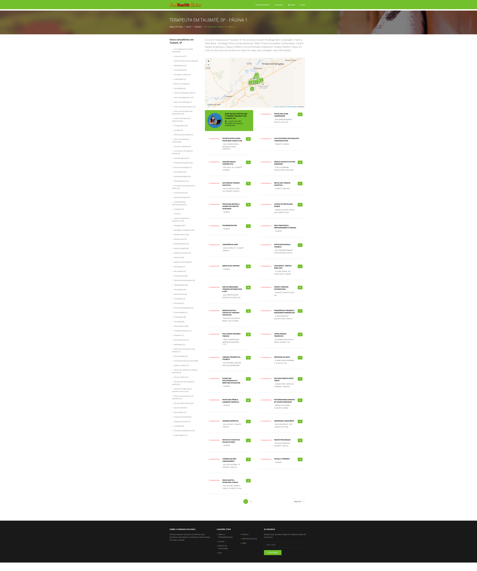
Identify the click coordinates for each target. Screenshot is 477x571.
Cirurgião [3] (178, 130)
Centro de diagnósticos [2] (183, 97)
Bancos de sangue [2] (181, 84)
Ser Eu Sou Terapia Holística (282, 184)
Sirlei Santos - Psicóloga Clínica (230, 481)
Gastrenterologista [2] (182, 197)
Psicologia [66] (179, 321)
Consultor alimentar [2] (182, 146)
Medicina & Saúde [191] (182, 253)
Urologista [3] (179, 426)
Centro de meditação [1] (183, 102)
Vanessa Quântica (230, 421)
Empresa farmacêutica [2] (183, 163)
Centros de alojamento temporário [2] (181, 119)
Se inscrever (273, 552)
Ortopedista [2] (179, 299)
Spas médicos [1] (180, 412)
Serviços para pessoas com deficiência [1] (183, 397)
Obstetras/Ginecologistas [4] (184, 280)
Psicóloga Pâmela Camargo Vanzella (230, 400)
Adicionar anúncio (249, 538)
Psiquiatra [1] (179, 335)
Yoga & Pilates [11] (180, 435)
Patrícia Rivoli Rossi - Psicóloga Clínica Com (232, 139)
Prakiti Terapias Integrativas (281, 288)
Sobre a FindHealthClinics (225, 535)
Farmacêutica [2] (180, 172)
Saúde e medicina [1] (181, 365)
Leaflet (276, 107)
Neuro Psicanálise (282, 440)
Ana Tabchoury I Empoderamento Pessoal (285, 226)
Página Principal (262, 5)
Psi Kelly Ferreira (282, 459)
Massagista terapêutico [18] (184, 230)
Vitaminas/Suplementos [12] (184, 430)
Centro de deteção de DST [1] (184, 93)
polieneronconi (229, 225)
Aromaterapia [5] (180, 70)
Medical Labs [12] (180, 239)
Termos (221, 541)
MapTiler (282, 107)
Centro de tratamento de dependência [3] (182, 112)
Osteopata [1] (179, 303)
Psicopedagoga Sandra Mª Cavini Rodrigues (284, 400)
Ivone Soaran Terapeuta (280, 335)
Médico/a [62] (179, 257)
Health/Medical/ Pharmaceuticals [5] (179, 203)
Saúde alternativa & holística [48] (186, 361)
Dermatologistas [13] (181, 158)
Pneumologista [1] (180, 312)
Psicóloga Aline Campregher (281, 115)
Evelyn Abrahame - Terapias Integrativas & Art (232, 289)
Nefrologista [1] (179, 266)
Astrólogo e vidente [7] (182, 74)
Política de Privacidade (223, 547)
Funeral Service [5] (180, 193)
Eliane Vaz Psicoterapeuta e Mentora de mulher (231, 380)
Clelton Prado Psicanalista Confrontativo (286, 139)
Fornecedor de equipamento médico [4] (183, 186)
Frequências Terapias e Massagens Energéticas (284, 311)
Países (292, 5)
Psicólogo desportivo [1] (183, 331)
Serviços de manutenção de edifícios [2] (183, 383)
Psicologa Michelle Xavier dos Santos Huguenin (230, 206)
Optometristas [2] (180, 294)
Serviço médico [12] (181, 377)
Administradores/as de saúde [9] (186, 61)
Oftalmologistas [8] (181, 285)
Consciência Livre (230, 244)
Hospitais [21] (179, 209)
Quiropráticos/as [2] (181, 340)
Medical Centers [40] (181, 234)
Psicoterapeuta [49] (181, 326)
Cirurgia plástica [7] (181, 125)
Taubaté (197, 27)
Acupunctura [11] (180, 56)
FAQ (220, 553)
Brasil (188, 27)
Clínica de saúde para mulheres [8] (180, 140)
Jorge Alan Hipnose (230, 266)
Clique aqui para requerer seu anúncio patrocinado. (234, 123)
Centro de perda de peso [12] (184, 106)
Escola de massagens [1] (183, 167)
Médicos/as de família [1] (183, 262)
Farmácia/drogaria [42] (182, 176)
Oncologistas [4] (180, 289)
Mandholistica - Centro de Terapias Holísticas (230, 312)
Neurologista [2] (180, 271)
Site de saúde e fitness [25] (183, 403)
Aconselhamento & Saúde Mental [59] (182, 50)
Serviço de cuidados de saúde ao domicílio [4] (185, 371)
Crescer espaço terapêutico (229, 163)
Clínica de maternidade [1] (183, 134)
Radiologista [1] (179, 344)
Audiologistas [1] (180, 79)
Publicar (245, 534)
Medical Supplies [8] (181, 248)
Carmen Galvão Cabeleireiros (229, 460)
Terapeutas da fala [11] (182, 421)
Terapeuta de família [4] (182, 417)
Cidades (279, 5)
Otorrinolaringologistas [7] (183, 308)
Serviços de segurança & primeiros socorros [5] (182, 390)
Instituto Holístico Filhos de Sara (231, 441)
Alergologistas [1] (180, 65)
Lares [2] (177, 213)
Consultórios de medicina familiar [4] (182, 152)
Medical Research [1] (181, 244)
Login (302, 5)
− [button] (208, 64)
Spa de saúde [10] (180, 408)
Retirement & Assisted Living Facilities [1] (183, 350)
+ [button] (208, 61)
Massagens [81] (179, 225)
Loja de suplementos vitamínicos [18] (180, 219)
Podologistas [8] (180, 317)
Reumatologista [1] (181, 356)
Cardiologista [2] (180, 88)
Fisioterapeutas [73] (181, 181)
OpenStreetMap (292, 107)
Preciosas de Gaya (282, 357)
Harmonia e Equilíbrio (284, 421)
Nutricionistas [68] (180, 276)
